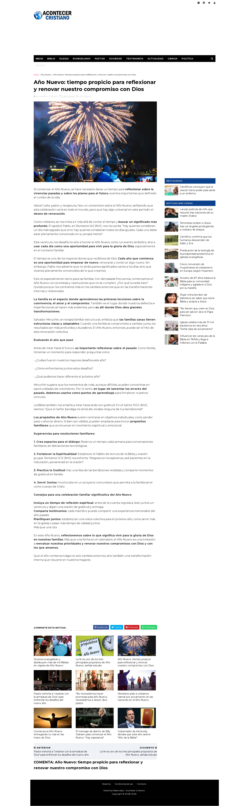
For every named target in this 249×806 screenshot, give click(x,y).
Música (40, 65)
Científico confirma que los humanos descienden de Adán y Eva (196, 240)
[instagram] (204, 3)
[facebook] (199, 3)
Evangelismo (81, 58)
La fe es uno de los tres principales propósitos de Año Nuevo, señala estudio (93, 662)
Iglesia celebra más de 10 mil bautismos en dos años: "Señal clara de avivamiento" (197, 325)
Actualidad (155, 58)
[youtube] (214, 3)
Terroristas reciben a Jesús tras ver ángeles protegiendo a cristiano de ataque (197, 226)
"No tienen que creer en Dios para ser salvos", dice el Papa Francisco (197, 312)
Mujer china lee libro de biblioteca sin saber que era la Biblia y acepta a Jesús (197, 298)
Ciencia (172, 58)
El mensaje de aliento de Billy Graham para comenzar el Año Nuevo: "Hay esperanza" (93, 734)
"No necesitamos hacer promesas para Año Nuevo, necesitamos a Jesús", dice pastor (92, 698)
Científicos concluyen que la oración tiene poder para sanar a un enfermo (197, 190)
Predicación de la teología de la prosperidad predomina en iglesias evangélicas (197, 254)
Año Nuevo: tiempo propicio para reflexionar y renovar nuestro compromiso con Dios (136, 662)
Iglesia (64, 58)
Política (187, 58)
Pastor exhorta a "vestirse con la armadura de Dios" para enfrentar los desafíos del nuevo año (51, 698)
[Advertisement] (153, 31)
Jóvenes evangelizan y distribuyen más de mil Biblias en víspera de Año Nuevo (51, 662)
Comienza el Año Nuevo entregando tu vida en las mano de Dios (49, 734)
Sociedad (115, 58)
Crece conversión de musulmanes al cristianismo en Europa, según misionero (196, 267)
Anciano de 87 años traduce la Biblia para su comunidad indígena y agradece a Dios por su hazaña (197, 282)
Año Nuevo (45, 74)
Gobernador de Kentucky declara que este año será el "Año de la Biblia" (134, 734)
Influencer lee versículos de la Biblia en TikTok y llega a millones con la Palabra (197, 339)
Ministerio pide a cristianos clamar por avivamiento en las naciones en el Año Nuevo (135, 696)
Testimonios (134, 58)
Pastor (100, 58)
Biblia (51, 58)
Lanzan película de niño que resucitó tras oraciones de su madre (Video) (196, 212)
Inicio (39, 58)
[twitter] (209, 3)
